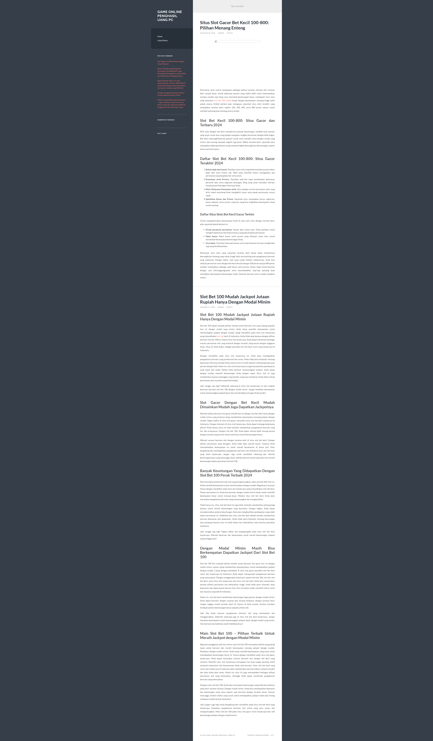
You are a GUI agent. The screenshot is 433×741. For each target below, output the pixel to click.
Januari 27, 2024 (207, 307)
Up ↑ (273, 735)
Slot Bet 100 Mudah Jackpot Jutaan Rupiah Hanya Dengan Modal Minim (235, 299)
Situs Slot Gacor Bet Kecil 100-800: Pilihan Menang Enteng (234, 25)
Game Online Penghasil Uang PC (169, 16)
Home (159, 36)
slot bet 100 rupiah (222, 100)
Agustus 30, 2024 (207, 33)
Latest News (162, 40)
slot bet (220, 336)
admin (221, 33)
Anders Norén (262, 735)
